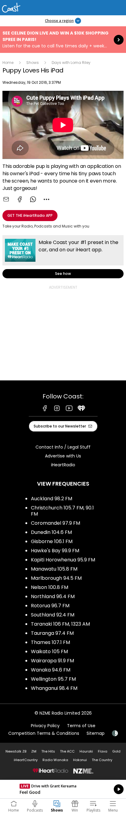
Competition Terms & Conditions (43, 733)
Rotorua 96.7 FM (50, 605)
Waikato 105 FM (49, 651)
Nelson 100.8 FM (49, 587)
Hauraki (86, 751)
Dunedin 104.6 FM (51, 532)
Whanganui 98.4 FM (54, 688)
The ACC (67, 751)
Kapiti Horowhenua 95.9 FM (63, 559)
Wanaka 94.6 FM (50, 669)
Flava (102, 751)
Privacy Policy (45, 726)
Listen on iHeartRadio (63, 789)
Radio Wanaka (55, 759)
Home (7, 62)
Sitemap (96, 733)
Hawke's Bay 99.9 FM (55, 550)
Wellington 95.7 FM (53, 679)
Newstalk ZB (16, 751)
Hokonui (80, 759)
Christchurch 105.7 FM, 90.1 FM (62, 510)
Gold (116, 751)
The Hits (48, 751)
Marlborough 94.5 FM (56, 578)
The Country (102, 759)
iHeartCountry (26, 759)
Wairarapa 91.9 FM (52, 660)
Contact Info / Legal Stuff (63, 447)
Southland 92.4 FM (52, 614)
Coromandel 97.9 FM (55, 523)
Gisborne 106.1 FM (51, 541)
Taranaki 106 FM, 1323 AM (60, 623)
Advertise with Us (63, 456)
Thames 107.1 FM (50, 642)
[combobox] (46, 199)
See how (63, 256)
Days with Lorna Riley (71, 62)
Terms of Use (81, 726)
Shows (32, 62)
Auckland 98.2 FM (51, 498)
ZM (33, 751)
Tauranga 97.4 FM (52, 633)
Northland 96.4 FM (53, 596)
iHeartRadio (63, 465)
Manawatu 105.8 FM (54, 568)
